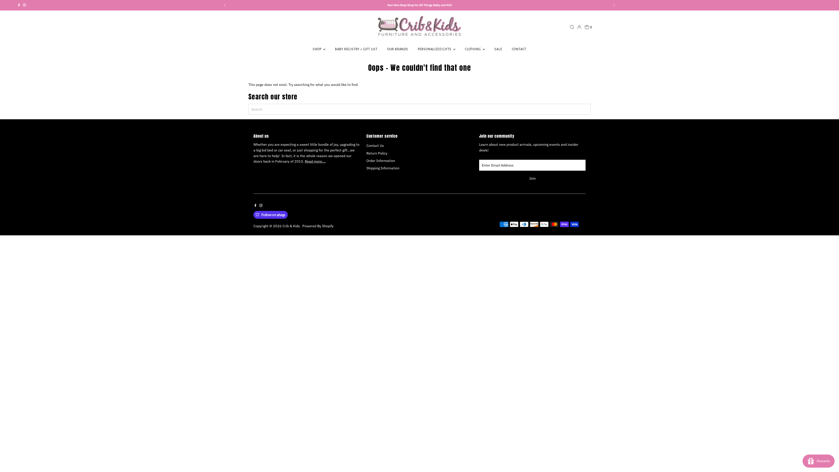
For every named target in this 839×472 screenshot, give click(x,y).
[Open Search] (572, 27)
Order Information (380, 160)
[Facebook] (19, 5)
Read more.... (315, 161)
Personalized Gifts (435, 49)
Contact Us (375, 145)
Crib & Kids (291, 226)
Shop (317, 49)
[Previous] (225, 5)
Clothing (473, 49)
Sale (498, 49)
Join (532, 178)
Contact (519, 49)
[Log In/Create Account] (579, 27)
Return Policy (376, 153)
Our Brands (397, 49)
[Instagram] (24, 5)
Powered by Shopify (318, 226)
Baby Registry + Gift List (356, 49)
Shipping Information (382, 168)
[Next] (614, 5)
